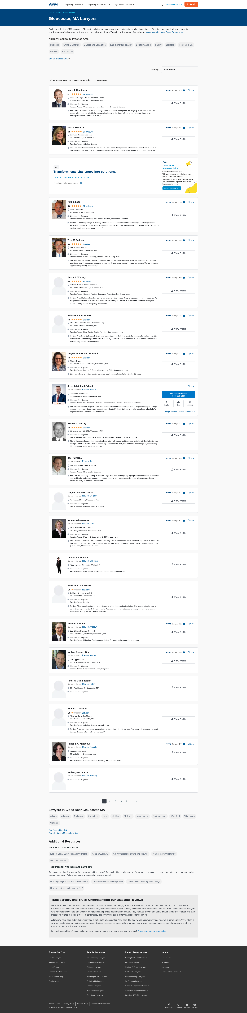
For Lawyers (54, 981)
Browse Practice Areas (58, 972)
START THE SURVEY (171, 188)
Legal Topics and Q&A (123, 4)
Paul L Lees (74, 202)
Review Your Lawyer (57, 962)
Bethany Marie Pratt (78, 772)
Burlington (78, 816)
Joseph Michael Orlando (81, 386)
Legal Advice (54, 967)
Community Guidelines (100, 1004)
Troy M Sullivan (76, 240)
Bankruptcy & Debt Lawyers (136, 958)
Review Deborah (90, 561)
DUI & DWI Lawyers (133, 972)
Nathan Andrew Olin (79, 652)
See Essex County (57, 830)
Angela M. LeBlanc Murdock (83, 353)
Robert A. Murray (77, 423)
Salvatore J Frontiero (79, 315)
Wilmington (189, 816)
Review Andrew (89, 627)
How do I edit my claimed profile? (108, 881)
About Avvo (166, 958)
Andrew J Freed (76, 623)
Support (165, 967)
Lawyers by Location (72, 4)
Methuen (128, 816)
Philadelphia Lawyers (95, 981)
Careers (165, 962)
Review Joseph (89, 389)
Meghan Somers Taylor (80, 492)
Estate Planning (143, 45)
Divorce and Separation (95, 45)
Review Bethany (89, 776)
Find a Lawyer (55, 958)
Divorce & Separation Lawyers (137, 986)
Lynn (105, 816)
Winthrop (54, 823)
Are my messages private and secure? (130, 854)
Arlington (65, 816)
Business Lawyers (132, 962)
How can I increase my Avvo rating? (144, 881)
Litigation (170, 45)
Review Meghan (89, 496)
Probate (54, 51)
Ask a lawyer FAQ (100, 854)
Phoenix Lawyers (94, 986)
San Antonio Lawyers (95, 991)
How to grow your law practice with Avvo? (69, 881)
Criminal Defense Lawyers (135, 967)
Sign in (192, 4)
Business (54, 45)
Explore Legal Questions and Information (68, 854)
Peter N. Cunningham (79, 680)
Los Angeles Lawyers (95, 962)
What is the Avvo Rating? (164, 854)
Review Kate (88, 524)
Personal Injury (186, 45)
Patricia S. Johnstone (79, 585)
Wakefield (175, 816)
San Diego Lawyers (95, 995)
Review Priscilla (89, 747)
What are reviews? (58, 860)
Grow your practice (174, 4)
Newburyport (142, 816)
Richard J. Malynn (77, 708)
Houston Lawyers (94, 972)
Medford (115, 816)
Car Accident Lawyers (133, 981)
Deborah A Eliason (78, 557)
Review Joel (88, 461)
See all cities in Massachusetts (63, 833)
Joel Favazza (75, 458)
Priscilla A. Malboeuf (79, 743)
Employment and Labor (120, 45)
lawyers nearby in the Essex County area (164, 32)
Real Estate (67, 51)
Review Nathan (89, 655)
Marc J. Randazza (77, 90)
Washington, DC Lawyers (97, 977)
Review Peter (88, 684)
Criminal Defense (71, 45)
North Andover (159, 816)
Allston (53, 816)
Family (158, 45)
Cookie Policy (82, 1004)
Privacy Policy (68, 1004)
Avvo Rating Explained (171, 972)
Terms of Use (54, 1004)
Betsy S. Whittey (77, 277)
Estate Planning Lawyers (135, 977)
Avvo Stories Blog (56, 977)
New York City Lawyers (96, 958)
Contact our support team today (152, 931)
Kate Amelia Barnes (78, 520)
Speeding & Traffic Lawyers (136, 995)
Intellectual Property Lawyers (136, 991)
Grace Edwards (76, 127)
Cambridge (93, 816)
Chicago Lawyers (94, 967)
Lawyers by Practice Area (97, 4)
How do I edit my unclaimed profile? (66, 888)
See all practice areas (59, 59)
